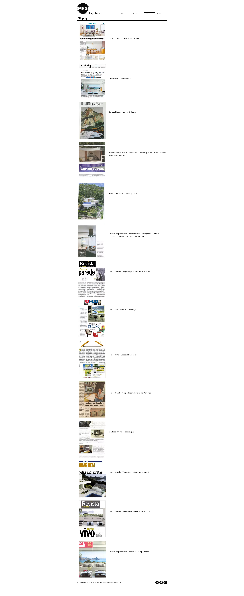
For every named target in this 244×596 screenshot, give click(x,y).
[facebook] (161, 582)
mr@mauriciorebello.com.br (110, 582)
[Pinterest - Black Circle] (165, 582)
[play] (102, 58)
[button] (92, 41)
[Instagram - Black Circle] (157, 582)
